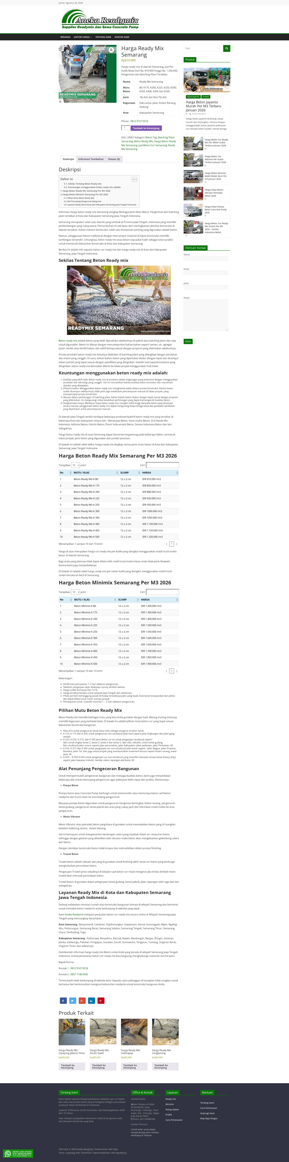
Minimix (170, 1104)
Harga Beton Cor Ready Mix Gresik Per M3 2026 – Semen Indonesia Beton (216, 228)
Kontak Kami (122, 37)
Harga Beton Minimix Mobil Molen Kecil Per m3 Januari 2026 (216, 176)
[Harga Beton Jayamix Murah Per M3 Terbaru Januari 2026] (207, 69)
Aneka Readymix (74, 914)
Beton (148, 137)
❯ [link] (177, 544)
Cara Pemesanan (174, 1119)
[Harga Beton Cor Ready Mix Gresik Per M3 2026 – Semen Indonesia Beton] (193, 222)
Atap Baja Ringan (209, 1118)
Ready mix (171, 1099)
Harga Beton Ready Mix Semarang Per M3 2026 (86, 190)
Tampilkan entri (72, 465)
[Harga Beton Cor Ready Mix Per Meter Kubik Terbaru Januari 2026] (193, 138)
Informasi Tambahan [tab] (91, 159)
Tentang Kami (103, 37)
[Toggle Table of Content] (132, 179)
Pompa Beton (172, 1109)
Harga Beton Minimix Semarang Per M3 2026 (85, 194)
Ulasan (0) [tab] (114, 159)
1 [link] (171, 544)
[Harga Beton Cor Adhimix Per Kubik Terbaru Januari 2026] (193, 155)
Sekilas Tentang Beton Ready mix (85, 183)
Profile (169, 1114)
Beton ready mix (68, 340)
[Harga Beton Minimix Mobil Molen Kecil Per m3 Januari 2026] (193, 171)
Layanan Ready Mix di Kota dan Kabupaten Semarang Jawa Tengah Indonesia (101, 204)
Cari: (142, 465)
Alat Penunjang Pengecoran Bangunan (84, 201)
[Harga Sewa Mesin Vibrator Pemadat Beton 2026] (193, 188)
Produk (206, 96)
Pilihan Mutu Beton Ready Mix (80, 198)
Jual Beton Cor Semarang (153, 145)
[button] (111, 50)
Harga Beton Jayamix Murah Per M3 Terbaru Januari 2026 (203, 106)
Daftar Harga (82, 37)
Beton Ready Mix (143, 141)
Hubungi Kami (207, 1113)
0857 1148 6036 (79, 974)
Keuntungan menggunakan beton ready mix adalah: (94, 187)
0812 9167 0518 (139, 121)
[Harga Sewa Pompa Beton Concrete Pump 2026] (193, 205)
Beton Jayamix (193, 96)
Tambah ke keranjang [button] (68, 1066)
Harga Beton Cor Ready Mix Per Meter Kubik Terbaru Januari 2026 (216, 142)
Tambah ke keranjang (146, 128)
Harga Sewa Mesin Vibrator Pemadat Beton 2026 (214, 192)
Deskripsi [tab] (68, 159)
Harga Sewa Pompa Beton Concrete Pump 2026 (216, 209)
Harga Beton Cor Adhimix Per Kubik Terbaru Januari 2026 (215, 159)
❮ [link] (167, 544)
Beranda (65, 37)
